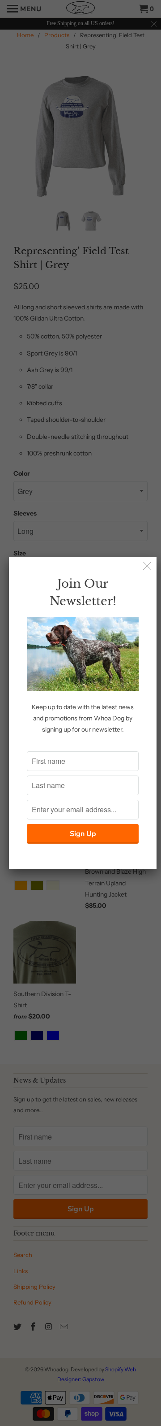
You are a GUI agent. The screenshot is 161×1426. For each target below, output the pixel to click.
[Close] (147, 566)
